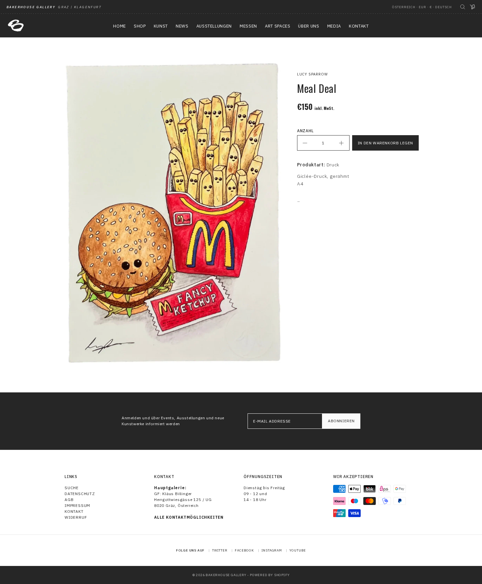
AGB (69, 499)
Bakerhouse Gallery (226, 575)
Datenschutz (80, 493)
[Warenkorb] (472, 7)
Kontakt (74, 511)
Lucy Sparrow (312, 74)
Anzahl (305, 130)
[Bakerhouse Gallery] (16, 25)
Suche (72, 487)
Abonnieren (341, 420)
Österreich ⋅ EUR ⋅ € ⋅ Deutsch (422, 7)
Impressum (77, 505)
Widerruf (76, 517)
